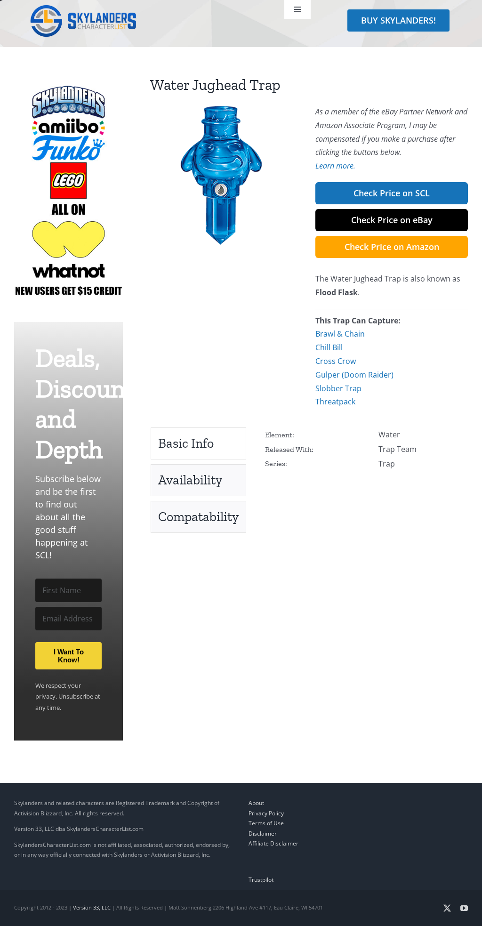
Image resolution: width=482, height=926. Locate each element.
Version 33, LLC (92, 907)
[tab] (198, 443)
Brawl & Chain (340, 334)
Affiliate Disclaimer (273, 843)
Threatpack (335, 401)
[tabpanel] (366, 449)
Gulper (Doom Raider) (354, 375)
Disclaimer (263, 833)
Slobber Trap (338, 388)
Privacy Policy (266, 813)
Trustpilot (261, 880)
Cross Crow (335, 361)
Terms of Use (266, 823)
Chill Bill (329, 347)
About (256, 803)
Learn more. (335, 166)
